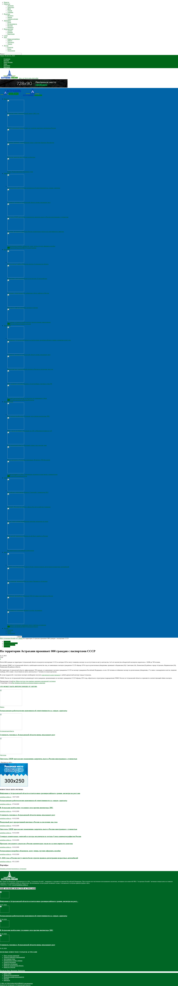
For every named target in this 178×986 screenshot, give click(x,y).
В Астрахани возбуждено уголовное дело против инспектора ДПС (28, 416)
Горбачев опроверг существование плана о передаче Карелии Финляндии (30, 142)
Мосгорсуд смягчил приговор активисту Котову (22, 307)
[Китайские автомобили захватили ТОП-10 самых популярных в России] (15, 594)
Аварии (9, 30)
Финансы (10, 27)
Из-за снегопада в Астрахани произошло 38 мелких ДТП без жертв (28, 460)
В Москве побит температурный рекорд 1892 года (23, 113)
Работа (2, 707)
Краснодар (21, 970)
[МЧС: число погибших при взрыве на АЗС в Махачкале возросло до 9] (15, 429)
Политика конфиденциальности (14, 977)
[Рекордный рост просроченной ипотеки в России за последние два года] (15, 367)
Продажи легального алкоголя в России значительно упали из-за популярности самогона (35, 231)
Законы (9, 17)
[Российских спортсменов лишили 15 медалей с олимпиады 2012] (15, 490)
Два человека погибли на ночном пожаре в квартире (28, 683)
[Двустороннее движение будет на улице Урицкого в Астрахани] (15, 579)
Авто (5, 37)
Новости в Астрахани (11, 964)
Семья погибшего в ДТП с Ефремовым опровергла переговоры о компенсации (32, 474)
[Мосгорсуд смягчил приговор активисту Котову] (15, 306)
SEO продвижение (27, 983)
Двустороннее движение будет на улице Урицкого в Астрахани (27, 581)
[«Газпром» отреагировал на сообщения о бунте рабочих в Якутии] (15, 291)
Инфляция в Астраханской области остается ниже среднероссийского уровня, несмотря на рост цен (39, 340)
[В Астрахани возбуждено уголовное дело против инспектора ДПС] (15, 414)
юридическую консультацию (51, 675)
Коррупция (10, 34)
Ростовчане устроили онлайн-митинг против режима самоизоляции (29, 322)
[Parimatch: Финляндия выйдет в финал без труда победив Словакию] (15, 505)
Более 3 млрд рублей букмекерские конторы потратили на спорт (27, 521)
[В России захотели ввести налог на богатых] (15, 155)
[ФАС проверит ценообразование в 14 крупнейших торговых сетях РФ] (15, 382)
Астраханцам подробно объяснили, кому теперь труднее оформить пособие (31, 246)
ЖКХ (9, 9)
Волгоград (14, 970)
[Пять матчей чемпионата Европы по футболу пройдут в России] (15, 534)
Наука (9, 49)
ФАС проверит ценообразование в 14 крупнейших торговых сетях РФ (29, 384)
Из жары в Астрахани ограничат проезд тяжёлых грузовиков (26, 625)
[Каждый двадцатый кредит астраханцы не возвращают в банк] (15, 396)
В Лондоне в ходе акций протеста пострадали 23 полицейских (27, 278)
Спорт (6, 35)
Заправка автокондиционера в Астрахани (13, 868)
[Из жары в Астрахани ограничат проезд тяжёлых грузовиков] (15, 623)
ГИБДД (9, 40)
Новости (6, 2)
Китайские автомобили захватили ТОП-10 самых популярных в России (30, 596)
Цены (9, 22)
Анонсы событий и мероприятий (14, 957)
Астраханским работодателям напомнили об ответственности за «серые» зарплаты (33, 188)
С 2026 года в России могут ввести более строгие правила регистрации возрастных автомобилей (38, 567)
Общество (7, 4)
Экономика (7, 20)
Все (8, 248)
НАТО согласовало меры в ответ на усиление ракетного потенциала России (31, 128)
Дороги (9, 44)
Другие (6, 45)
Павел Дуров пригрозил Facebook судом (20, 172)
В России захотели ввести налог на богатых (21, 157)
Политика (7, 14)
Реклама (10, 25)
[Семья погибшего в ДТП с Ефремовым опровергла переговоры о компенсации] (15, 473)
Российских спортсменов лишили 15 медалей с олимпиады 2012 (27, 492)
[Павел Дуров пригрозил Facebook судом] (15, 170)
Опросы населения (10, 962)
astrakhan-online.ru (5, 797)
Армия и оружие (12, 19)
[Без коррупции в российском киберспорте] (15, 549)
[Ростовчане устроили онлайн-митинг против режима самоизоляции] (15, 320)
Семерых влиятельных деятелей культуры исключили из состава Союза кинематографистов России (40, 836)
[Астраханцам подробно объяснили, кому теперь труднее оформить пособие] (15, 244)
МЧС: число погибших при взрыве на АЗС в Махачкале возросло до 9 (29, 431)
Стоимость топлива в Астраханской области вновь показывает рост (28, 202)
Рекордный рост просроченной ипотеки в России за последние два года (30, 369)
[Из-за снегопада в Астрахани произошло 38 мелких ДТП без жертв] (15, 458)
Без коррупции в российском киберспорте (20, 550)
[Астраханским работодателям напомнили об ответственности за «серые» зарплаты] (15, 186)
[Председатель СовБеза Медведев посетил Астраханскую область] (15, 262)
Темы (5, 64)
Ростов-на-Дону (5, 970)
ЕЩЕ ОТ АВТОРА (30, 686)
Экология (10, 5)
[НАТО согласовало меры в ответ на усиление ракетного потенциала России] (15, 126)
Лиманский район (9, 645)
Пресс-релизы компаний (11, 955)
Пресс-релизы (8, 62)
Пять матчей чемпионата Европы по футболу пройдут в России (27, 536)
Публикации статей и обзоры (13, 960)
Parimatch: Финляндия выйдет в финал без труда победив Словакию (29, 507)
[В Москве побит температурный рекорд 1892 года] (15, 112)
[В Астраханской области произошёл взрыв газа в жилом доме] (15, 443)
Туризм (9, 10)
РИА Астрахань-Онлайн (8, 638)
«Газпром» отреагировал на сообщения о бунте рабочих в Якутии (28, 293)
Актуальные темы (9, 959)
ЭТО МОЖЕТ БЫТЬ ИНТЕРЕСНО (12, 686)
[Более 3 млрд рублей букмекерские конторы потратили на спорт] (15, 520)
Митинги (10, 15)
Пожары (10, 32)
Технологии (11, 50)
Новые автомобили (13, 39)
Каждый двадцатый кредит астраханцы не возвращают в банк (27, 398)
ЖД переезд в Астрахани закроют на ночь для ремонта (24, 610)
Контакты (7, 67)
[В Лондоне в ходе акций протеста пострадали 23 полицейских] (15, 277)
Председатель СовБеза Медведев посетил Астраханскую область (27, 264)
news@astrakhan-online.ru (20, 885)
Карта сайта (7, 973)
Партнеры (7, 65)
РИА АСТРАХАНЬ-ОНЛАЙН (11, 983)
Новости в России (9, 967)
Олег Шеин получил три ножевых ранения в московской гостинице (34, 681)
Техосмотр (10, 42)
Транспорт (10, 7)
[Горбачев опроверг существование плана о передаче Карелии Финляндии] (15, 141)
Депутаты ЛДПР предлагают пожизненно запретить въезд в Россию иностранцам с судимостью (37, 217)
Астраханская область (11, 643)
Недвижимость (12, 24)
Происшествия (8, 29)
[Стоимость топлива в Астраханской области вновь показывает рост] (15, 201)
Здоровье (10, 12)
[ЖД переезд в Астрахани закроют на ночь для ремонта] (15, 609)
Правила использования (11, 975)
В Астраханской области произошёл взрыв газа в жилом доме (27, 445)
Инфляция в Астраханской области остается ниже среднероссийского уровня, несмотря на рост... (39, 901)
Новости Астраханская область (13, 965)
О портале (7, 59)
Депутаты (3, 755)
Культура (10, 47)
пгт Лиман (19, 638)
